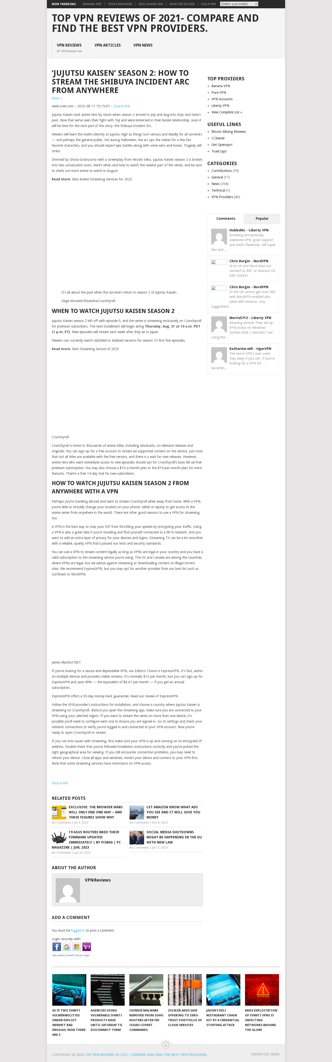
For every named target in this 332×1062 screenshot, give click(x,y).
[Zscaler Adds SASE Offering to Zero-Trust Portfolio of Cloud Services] (185, 990)
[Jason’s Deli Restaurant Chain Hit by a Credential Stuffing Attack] (223, 990)
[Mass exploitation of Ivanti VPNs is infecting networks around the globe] (262, 990)
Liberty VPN (220, 106)
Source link (122, 106)
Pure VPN (218, 92)
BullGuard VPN (151, 4)
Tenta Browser (120, 4)
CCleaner (218, 138)
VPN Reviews (69, 48)
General (217, 177)
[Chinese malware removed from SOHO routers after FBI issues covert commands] (146, 990)
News (56, 98)
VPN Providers (222, 197)
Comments (225, 218)
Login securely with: (66, 939)
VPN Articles (108, 45)
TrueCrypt (219, 151)
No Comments (61, 822)
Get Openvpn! (221, 145)
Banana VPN (92, 4)
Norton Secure (182, 4)
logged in (78, 930)
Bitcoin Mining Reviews (228, 132)
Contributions (221, 171)
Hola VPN (208, 4)
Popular (262, 218)
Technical (218, 190)
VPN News (143, 45)
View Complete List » (226, 112)
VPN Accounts (222, 99)
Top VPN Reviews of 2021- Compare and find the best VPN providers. (155, 23)
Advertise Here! (265, 1054)
